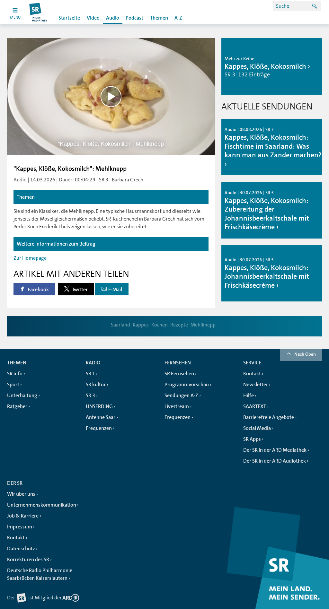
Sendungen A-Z (181, 395)
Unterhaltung (22, 395)
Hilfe (248, 395)
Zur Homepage (30, 258)
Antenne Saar (100, 417)
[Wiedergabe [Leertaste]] (111, 96)
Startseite (69, 18)
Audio (112, 18)
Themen (159, 18)
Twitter (79, 289)
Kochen (159, 325)
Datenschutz (21, 548)
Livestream (176, 406)
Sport (13, 384)
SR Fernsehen (179, 373)
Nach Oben (305, 354)
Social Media (257, 428)
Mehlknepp (203, 325)
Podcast (134, 18)
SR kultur (96, 384)
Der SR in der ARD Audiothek (274, 461)
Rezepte (179, 325)
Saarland (120, 325)
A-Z (178, 18)
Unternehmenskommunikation (41, 505)
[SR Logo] (38, 12)
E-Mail (115, 289)
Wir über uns (21, 494)
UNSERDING (99, 406)
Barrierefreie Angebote (268, 417)
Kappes (141, 325)
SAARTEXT (254, 406)
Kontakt (252, 373)
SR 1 (90, 373)
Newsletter (255, 384)
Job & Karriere (23, 516)
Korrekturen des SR (28, 559)
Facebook (38, 289)
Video (93, 18)
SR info (14, 373)
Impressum (19, 527)
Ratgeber (17, 406)
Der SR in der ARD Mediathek (275, 450)
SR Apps (252, 439)
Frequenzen (99, 428)
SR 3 (90, 395)
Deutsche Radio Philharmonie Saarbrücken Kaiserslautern (39, 574)
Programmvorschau (186, 384)
